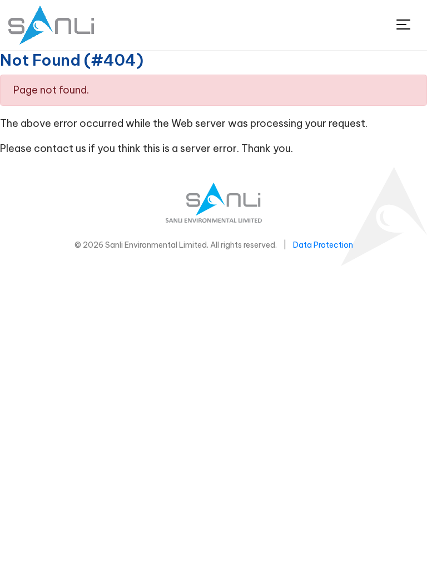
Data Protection (323, 245)
